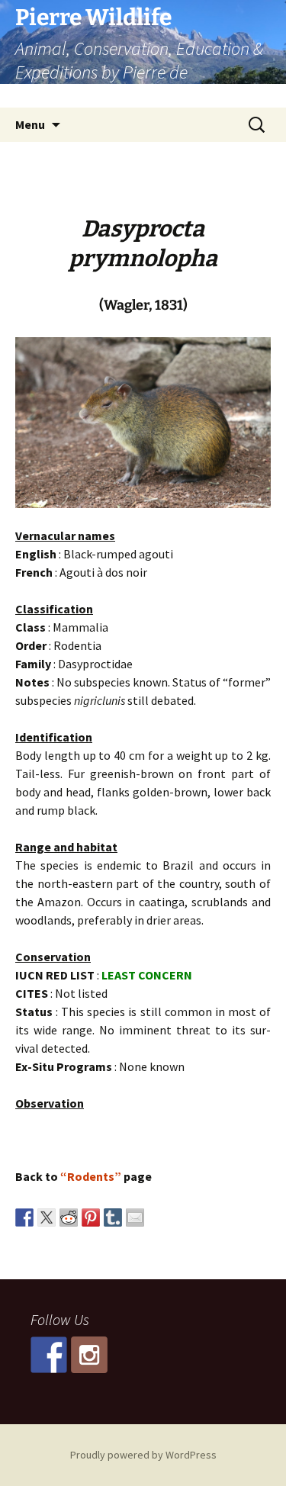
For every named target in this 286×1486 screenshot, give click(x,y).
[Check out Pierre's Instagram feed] (89, 1354)
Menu (30, 124)
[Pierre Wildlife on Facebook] (49, 1354)
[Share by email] (135, 1217)
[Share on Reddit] (68, 1217)
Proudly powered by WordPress (143, 1455)
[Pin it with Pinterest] (91, 1217)
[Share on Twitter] (46, 1217)
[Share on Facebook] (24, 1217)
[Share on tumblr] (113, 1217)
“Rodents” (90, 1176)
